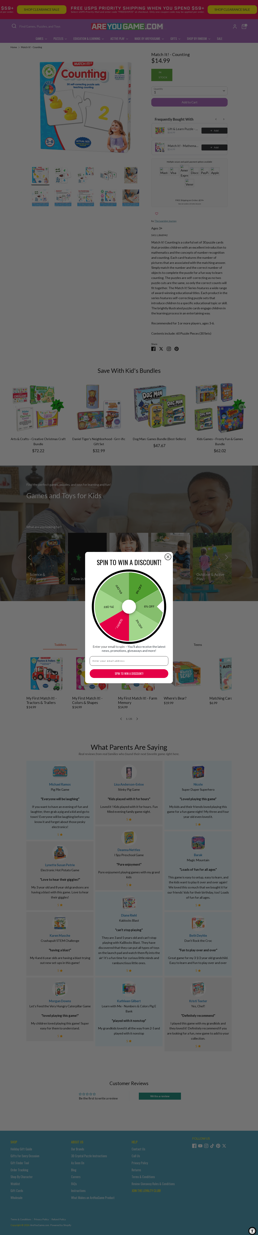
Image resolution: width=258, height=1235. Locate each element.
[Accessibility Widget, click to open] (252, 1231)
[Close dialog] (168, 557)
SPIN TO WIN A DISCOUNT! (129, 673)
